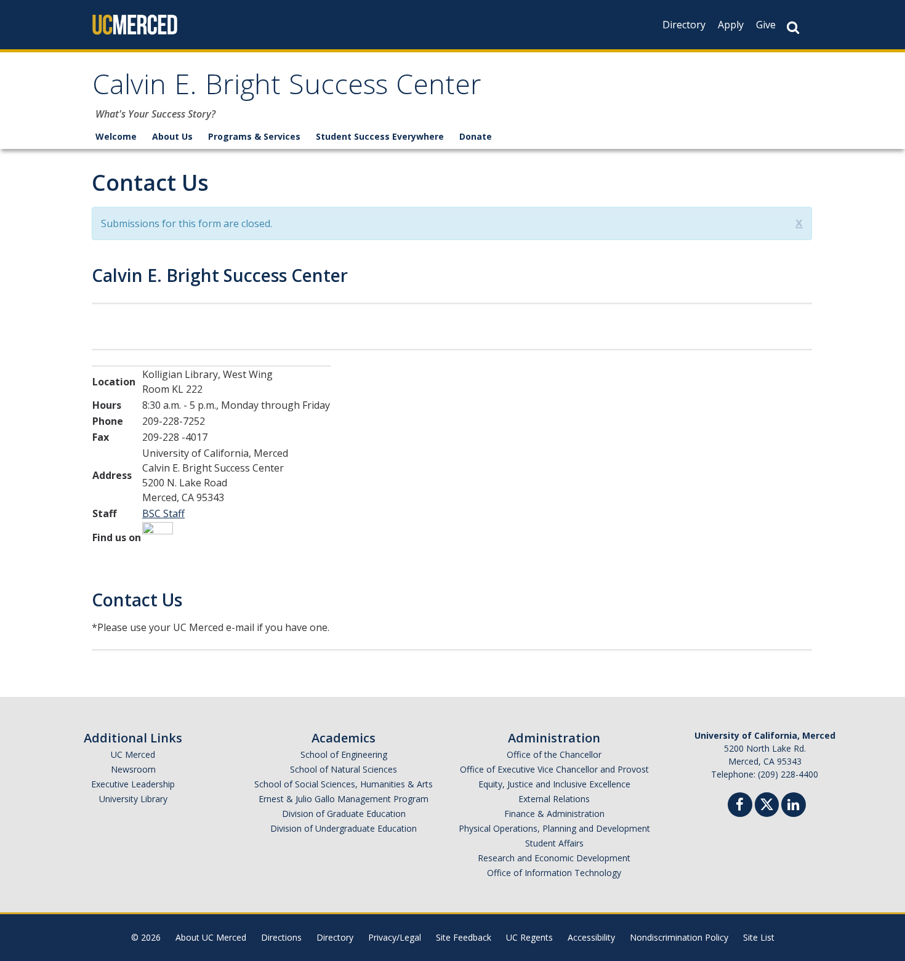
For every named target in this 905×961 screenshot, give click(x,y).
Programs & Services (254, 136)
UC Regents (529, 937)
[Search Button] (793, 27)
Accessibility (591, 937)
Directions (281, 937)
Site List (758, 937)
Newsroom (133, 769)
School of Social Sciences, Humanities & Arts (343, 784)
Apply (731, 24)
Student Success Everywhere (380, 136)
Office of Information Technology (554, 873)
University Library (133, 799)
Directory (684, 24)
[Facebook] (740, 806)
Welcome (116, 136)
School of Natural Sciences (343, 769)
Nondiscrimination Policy (679, 937)
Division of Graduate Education (344, 813)
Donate (475, 136)
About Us (172, 136)
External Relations (554, 799)
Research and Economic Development (554, 858)
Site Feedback (463, 937)
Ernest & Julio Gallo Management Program (343, 799)
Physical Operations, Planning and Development (554, 828)
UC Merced (133, 754)
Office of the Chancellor (554, 754)
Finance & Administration (554, 813)
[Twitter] (767, 803)
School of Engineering (343, 754)
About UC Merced (210, 937)
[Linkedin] (793, 806)
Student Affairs (554, 843)
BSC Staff (163, 513)
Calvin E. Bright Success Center (286, 88)
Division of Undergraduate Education (343, 828)
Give (766, 24)
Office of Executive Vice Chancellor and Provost (554, 769)
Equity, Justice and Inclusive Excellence (554, 784)
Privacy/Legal (394, 937)
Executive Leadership (133, 784)
